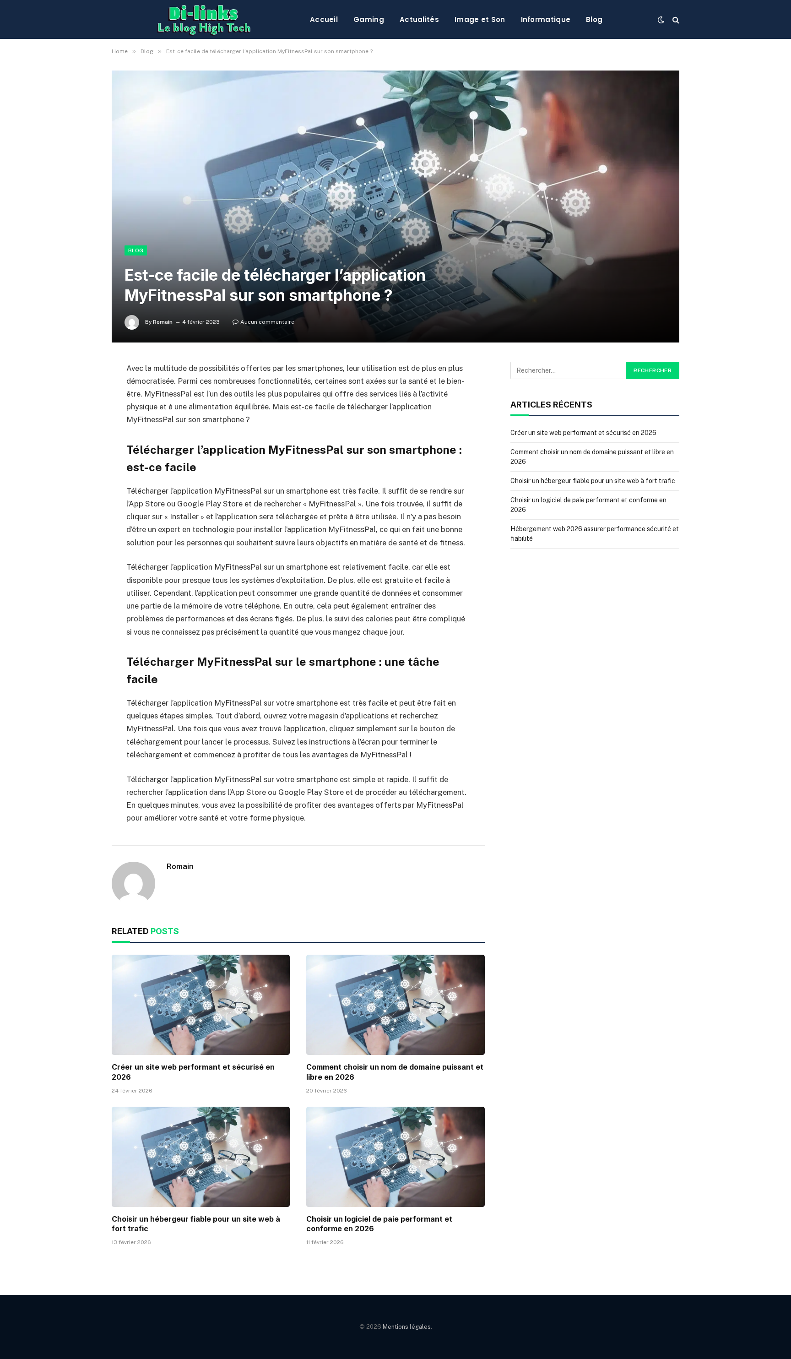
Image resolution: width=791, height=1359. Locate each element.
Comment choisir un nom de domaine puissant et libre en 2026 (394, 1072)
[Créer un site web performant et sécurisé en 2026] (201, 1005)
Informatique (546, 19)
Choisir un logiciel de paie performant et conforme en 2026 (379, 1224)
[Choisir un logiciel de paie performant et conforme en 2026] (395, 1157)
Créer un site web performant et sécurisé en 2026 (193, 1072)
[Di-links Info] (203, 19)
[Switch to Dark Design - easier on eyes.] (661, 19)
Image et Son (480, 19)
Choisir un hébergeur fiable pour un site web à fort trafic (196, 1224)
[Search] (675, 19)
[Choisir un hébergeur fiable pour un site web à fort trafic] (201, 1157)
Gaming (368, 19)
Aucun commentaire (267, 322)
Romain (163, 322)
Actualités (419, 19)
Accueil (324, 19)
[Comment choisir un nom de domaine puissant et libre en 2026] (395, 1005)
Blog (594, 19)
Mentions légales (407, 1326)
